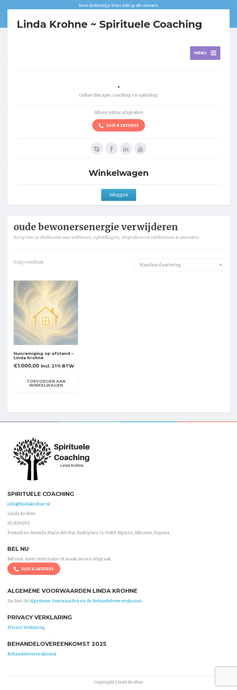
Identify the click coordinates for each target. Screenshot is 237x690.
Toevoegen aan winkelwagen (46, 383)
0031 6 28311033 (122, 125)
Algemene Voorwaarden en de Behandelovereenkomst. (86, 601)
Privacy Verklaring (26, 627)
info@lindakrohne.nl (28, 504)
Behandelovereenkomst (31, 654)
